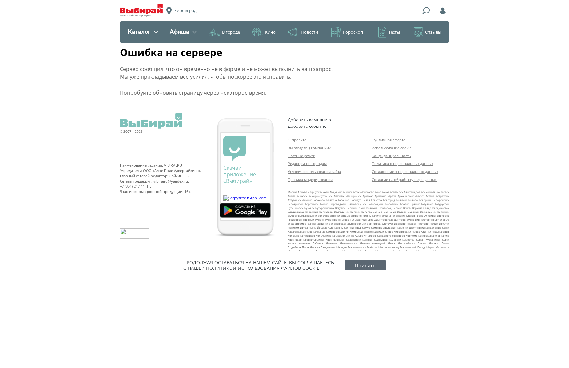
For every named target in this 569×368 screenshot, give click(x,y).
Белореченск (441, 200)
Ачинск (307, 200)
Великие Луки (356, 208)
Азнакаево (367, 192)
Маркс (430, 247)
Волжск (355, 211)
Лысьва (315, 247)
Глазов (410, 215)
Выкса (302, 215)
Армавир (380, 196)
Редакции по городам (307, 163)
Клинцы (433, 231)
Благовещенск (357, 204)
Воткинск (443, 211)
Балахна (331, 200)
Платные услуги (301, 155)
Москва (292, 192)
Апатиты (339, 196)
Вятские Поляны (361, 215)
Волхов (377, 211)
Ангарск (302, 196)
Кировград (401, 231)
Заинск (312, 223)
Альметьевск (440, 192)
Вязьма (345, 215)
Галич (376, 215)
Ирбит (434, 223)
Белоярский (295, 204)
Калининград (352, 227)
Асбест (419, 196)
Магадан (341, 247)
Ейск (417, 219)
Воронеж (413, 211)
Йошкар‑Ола (325, 227)
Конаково (370, 235)
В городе (231, 32)
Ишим (312, 227)
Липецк (434, 243)
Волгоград (326, 211)
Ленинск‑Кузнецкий (372, 243)
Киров (389, 231)
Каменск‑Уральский (383, 227)
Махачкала (442, 247)
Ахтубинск (294, 200)
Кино (270, 32)
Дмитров (400, 219)
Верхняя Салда (421, 208)
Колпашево (307, 235)
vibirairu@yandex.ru (170, 181)
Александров (412, 192)
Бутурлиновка (324, 208)
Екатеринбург (430, 219)
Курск (445, 239)
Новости (309, 32)
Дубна (410, 219)
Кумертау (408, 239)
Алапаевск (396, 192)
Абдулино (336, 192)
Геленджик (398, 215)
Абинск (347, 192)
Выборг (292, 215)
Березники (311, 204)
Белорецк (425, 200)
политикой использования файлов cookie (262, 268)
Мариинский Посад (412, 247)
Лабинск (317, 243)
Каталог (139, 32)
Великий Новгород (379, 208)
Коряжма (411, 235)
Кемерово (332, 231)
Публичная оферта (388, 139)
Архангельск (406, 196)
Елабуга (444, 219)
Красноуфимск (335, 239)
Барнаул (356, 200)
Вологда (366, 211)
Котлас (435, 235)
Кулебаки (395, 239)
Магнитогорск (357, 247)
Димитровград (383, 219)
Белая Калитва (372, 200)
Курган (420, 239)
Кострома (424, 235)
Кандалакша (433, 227)
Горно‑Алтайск (425, 215)
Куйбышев (381, 239)
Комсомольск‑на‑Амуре (347, 235)
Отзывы (433, 32)
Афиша (179, 32)
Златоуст (387, 223)
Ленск (391, 243)
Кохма (445, 235)
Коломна (293, 235)
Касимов (306, 231)
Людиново (328, 247)
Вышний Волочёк (317, 215)
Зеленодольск (356, 223)
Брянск (415, 204)
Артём (392, 196)
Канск (445, 227)
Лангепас (332, 243)
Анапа (291, 196)
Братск (404, 204)
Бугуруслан (442, 204)
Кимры (354, 231)
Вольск (401, 211)
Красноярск (353, 239)
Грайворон (295, 219)
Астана (430, 196)
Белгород (389, 200)
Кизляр (344, 231)
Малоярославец (388, 247)
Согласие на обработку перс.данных (404, 179)
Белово (413, 200)
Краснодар (295, 239)
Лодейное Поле (298, 247)
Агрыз (357, 192)
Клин (424, 231)
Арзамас (368, 196)
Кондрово (398, 235)
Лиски (445, 243)
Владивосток (440, 208)
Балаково (319, 200)
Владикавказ (296, 211)
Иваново (400, 223)
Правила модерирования (310, 179)
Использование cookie (392, 147)
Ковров (444, 231)
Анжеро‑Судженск (320, 196)
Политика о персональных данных (402, 163)
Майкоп (372, 247)
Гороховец (442, 215)
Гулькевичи (358, 219)
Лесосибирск (406, 243)
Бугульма (427, 204)
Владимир (311, 211)
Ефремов (300, 223)
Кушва (292, 243)
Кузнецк (367, 239)
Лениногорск (348, 243)
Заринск (322, 223)
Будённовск (295, 208)
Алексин (426, 192)
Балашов (343, 200)
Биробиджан (338, 204)
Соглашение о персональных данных (405, 171)
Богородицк (375, 204)
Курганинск (433, 239)
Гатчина (385, 215)
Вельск (397, 208)
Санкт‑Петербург (308, 192)
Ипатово (423, 223)
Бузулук (309, 208)
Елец (291, 223)
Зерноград (374, 223)
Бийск (324, 204)
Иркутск (444, 223)
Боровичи (391, 204)
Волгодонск (341, 211)
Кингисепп (366, 231)
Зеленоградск (337, 223)
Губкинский (332, 219)
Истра (304, 227)
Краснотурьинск (313, 239)
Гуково (344, 219)
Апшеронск (353, 196)
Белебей (401, 200)
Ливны (422, 243)
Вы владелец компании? (309, 147)
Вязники (335, 215)
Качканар (319, 231)
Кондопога (384, 235)
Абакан (324, 192)
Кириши (378, 231)
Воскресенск (428, 211)
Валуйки (340, 208)
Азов (378, 192)
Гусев (369, 219)
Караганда (294, 231)
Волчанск (390, 211)
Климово (414, 231)
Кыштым (304, 243)
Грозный (308, 219)
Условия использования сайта (314, 171)
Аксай (385, 192)
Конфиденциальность (391, 155)
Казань (338, 227)
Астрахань (442, 196)
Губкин (319, 219)
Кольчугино (323, 235)
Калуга (366, 227)
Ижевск (411, 223)
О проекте (297, 139)
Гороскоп (353, 32)
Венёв (407, 208)
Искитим (293, 227)
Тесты (394, 32)
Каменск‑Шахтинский (411, 227)
